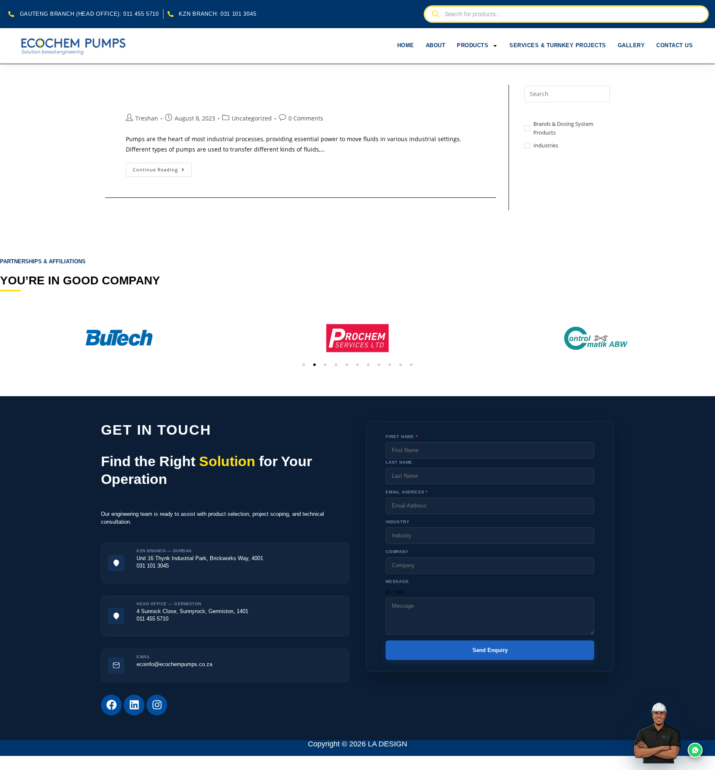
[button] (303, 364)
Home (405, 45)
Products (472, 45)
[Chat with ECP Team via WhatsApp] (676, 731)
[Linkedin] (134, 705)
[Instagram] (156, 705)
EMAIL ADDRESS (407, 492)
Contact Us (674, 45)
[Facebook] (111, 705)
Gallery (631, 45)
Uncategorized (252, 118)
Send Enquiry (490, 650)
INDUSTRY (397, 522)
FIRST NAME (402, 436)
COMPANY (397, 551)
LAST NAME (399, 462)
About (436, 45)
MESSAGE (397, 581)
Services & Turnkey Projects (557, 45)
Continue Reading (162, 168)
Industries (545, 145)
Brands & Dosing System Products (563, 128)
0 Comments (305, 118)
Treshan (146, 118)
